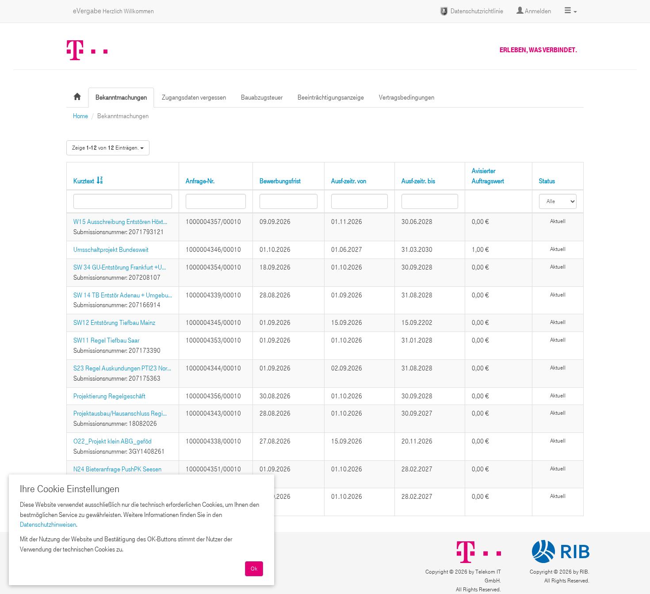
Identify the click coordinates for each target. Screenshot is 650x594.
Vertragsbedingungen (406, 97)
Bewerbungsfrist (280, 181)
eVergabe (113, 10)
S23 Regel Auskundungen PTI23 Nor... (122, 368)
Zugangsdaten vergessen (194, 97)
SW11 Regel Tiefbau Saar (106, 340)
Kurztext (83, 181)
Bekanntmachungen (121, 97)
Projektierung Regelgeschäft (109, 396)
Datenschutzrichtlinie (476, 11)
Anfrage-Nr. (200, 181)
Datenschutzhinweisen (48, 524)
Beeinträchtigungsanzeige (331, 97)
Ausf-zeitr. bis (418, 181)
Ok (254, 568)
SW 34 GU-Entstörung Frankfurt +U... (119, 267)
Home (80, 116)
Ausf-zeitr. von (348, 181)
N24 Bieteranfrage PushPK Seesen (117, 469)
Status (547, 181)
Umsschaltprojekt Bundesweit (111, 250)
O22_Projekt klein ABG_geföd (112, 441)
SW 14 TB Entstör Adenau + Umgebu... (122, 295)
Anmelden (537, 11)
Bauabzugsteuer (262, 97)
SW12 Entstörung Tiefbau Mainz (114, 323)
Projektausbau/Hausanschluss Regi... (120, 413)
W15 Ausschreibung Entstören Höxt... (120, 222)
